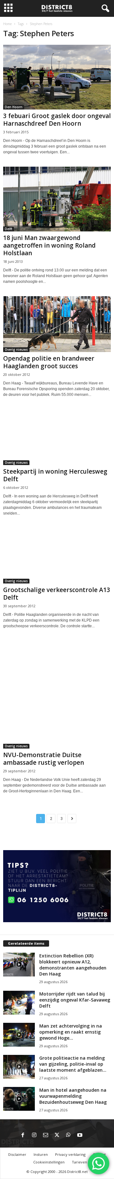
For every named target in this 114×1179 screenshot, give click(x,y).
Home (7, 24)
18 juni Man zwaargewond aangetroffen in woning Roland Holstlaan (49, 245)
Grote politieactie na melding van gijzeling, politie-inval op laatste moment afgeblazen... (72, 1064)
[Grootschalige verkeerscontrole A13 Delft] (57, 556)
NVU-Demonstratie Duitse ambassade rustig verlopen (43, 759)
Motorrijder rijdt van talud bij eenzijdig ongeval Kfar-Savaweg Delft (74, 1000)
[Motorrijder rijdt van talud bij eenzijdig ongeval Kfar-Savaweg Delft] (19, 1003)
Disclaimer (17, 1154)
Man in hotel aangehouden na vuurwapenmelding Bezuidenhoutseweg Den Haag (73, 1096)
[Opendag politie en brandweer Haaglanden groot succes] (57, 324)
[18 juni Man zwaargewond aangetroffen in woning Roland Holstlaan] (57, 199)
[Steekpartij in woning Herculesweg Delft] (57, 437)
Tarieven (79, 1162)
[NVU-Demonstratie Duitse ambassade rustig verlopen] (57, 695)
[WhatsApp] (68, 1135)
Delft (8, 229)
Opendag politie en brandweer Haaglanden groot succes (48, 362)
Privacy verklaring (70, 1154)
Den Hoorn (13, 107)
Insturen (41, 1154)
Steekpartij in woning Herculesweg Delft (55, 475)
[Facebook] (23, 1135)
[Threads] (91, 1135)
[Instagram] (34, 1135)
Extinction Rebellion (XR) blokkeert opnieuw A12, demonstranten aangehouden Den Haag (72, 965)
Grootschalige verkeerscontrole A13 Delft (56, 594)
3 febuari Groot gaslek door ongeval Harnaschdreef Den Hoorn (57, 120)
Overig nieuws (16, 349)
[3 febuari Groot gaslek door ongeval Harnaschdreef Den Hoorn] (57, 77)
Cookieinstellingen (49, 1162)
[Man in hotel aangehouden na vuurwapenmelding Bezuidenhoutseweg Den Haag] (19, 1099)
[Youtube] (80, 1135)
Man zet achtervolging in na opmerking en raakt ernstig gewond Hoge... (70, 1032)
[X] (57, 1135)
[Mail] (46, 1135)
